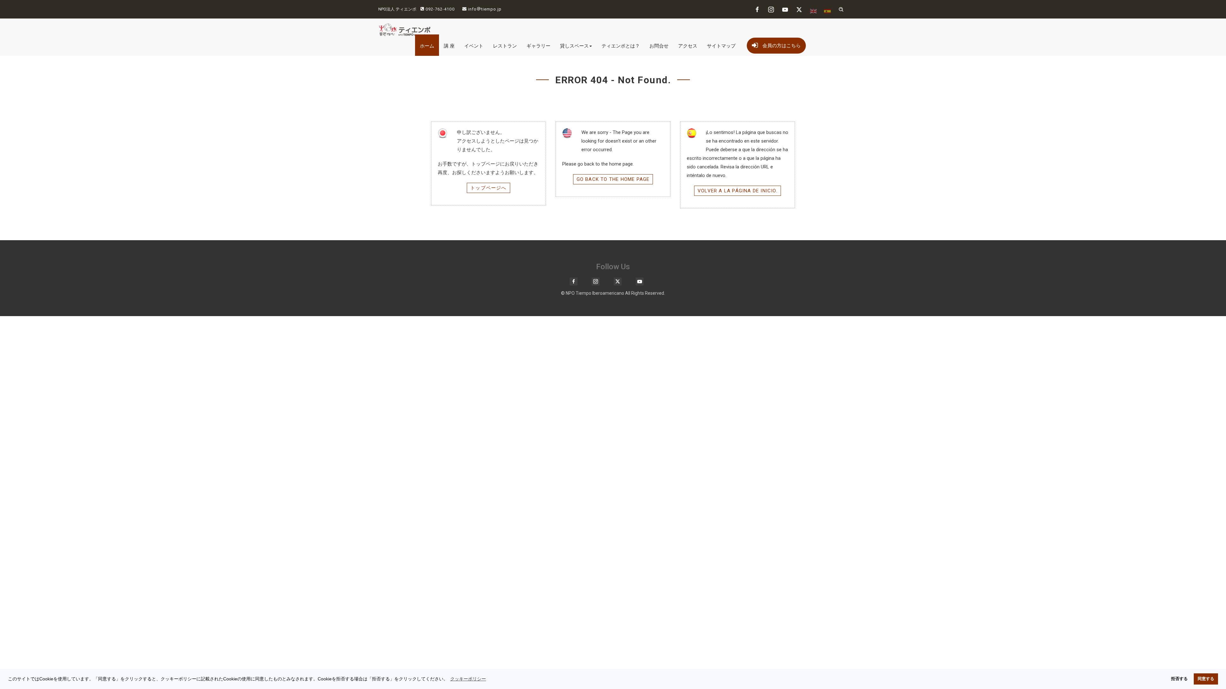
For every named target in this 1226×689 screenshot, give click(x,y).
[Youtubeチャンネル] (785, 9)
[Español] (827, 9)
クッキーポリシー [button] (468, 678)
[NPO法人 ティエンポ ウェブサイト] (405, 26)
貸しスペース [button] (574, 46)
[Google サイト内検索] (841, 9)
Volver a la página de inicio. (737, 191)
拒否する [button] (1179, 679)
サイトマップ (721, 46)
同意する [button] (1206, 679)
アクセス (687, 46)
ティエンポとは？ (621, 46)
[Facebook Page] (757, 9)
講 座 (449, 46)
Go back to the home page (613, 179)
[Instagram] (771, 9)
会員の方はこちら (781, 45)
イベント (473, 46)
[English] (813, 9)
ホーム (427, 46)
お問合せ (659, 46)
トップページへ (488, 188)
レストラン (505, 46)
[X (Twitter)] (799, 9)
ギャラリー (538, 46)
